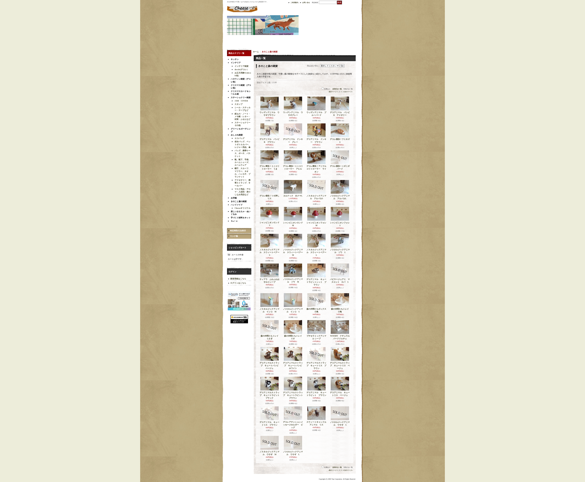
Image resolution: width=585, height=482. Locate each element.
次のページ (348, 92)
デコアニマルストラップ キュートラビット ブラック (270, 395)
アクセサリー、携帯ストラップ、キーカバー (242, 183)
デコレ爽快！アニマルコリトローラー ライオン (316, 169)
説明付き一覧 (337, 89)
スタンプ (239, 104)
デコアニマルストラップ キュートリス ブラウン (316, 365)
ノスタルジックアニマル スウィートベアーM (293, 252)
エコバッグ (240, 138)
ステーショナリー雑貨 (241, 97)
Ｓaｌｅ (234, 221)
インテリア (236, 62)
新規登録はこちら (238, 279)
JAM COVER (241, 101)
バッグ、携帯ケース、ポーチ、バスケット (242, 153)
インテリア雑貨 (241, 66)
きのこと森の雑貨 (239, 201)
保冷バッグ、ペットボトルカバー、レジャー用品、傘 (242, 144)
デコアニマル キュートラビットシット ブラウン (316, 282)
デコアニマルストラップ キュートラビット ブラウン (294, 395)
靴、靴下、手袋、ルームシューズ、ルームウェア (242, 162)
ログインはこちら (238, 283)
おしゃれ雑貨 (237, 135)
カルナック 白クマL (293, 196)
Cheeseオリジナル (242, 208)
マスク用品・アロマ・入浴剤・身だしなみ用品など (242, 192)
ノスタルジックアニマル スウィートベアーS (269, 252)
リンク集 (234, 236)
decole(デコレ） (242, 69)
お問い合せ (306, 2)
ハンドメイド (237, 205)
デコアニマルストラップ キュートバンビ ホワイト (293, 365)
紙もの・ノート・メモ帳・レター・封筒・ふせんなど (242, 116)
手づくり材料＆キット (241, 218)
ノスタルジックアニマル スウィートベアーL (316, 252)
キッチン (235, 59)
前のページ (332, 92)
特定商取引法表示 (238, 230)
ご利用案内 (294, 2)
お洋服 (234, 198)
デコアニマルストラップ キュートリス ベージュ (340, 365)
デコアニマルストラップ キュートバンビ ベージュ (270, 365)
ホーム (256, 52)
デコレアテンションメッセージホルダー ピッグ (293, 425)
